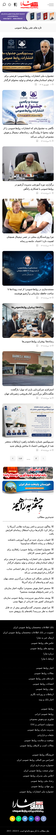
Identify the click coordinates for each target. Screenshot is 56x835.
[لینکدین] (31, 818)
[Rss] (12, 818)
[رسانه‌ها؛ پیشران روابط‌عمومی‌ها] (28, 320)
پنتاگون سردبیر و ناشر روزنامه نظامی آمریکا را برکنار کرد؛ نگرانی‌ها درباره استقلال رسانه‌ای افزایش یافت (30, 530)
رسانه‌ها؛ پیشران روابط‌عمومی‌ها (38, 341)
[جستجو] (4, 4)
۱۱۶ (20, 458)
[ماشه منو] (50, 4)
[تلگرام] (25, 818)
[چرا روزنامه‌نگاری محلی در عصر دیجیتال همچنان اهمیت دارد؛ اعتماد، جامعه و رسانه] (28, 216)
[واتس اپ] (18, 818)
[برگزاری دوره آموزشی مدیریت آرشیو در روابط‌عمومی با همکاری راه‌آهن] (28, 163)
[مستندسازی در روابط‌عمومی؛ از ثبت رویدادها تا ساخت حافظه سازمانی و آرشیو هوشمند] (28, 268)
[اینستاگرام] (37, 818)
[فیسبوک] (43, 818)
